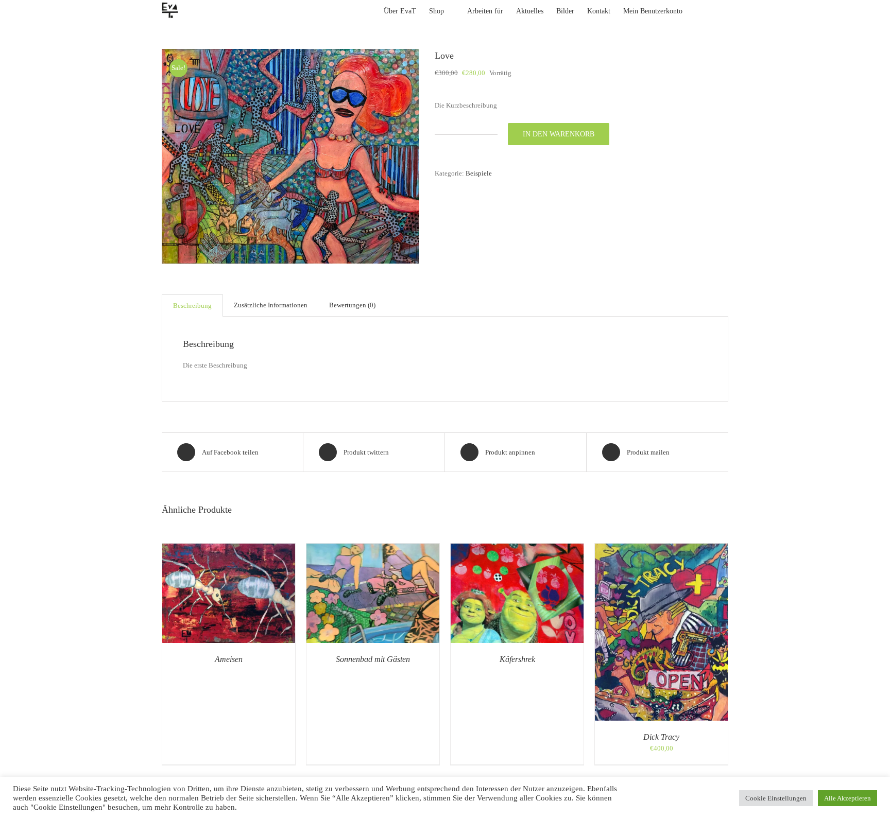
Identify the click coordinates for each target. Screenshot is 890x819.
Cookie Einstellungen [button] (776, 798)
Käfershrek (517, 659)
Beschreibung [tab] (192, 305)
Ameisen (229, 659)
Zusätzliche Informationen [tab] (270, 305)
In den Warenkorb (558, 134)
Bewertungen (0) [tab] (352, 305)
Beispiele (479, 173)
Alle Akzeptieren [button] (847, 798)
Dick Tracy (661, 737)
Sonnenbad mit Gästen (373, 659)
